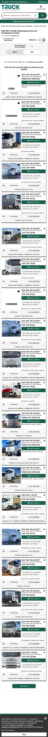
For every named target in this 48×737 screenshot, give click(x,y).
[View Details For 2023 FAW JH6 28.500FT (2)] (11, 109)
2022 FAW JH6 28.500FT (30, 560)
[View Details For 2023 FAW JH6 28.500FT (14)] (11, 475)
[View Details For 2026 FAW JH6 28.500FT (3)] (11, 140)
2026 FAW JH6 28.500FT (30, 133)
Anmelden (5, 2)
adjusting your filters (35, 62)
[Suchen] (42, 15)
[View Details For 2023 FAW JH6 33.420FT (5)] (11, 202)
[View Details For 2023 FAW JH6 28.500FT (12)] (11, 421)
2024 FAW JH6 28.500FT (30, 290)
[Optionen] (44, 74)
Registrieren (23, 2)
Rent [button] (15, 52)
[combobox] (23, 15)
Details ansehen (34, 82)
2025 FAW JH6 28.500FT (30, 622)
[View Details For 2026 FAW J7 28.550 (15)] (11, 502)
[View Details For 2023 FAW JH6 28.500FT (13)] (11, 448)
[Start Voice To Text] (35, 15)
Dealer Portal (14, 2)
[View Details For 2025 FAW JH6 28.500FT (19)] (11, 629)
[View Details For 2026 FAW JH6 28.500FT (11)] (11, 390)
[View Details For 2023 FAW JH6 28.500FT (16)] (11, 537)
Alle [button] (32, 52)
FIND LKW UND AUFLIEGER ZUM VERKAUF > (17, 26)
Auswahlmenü (41, 9)
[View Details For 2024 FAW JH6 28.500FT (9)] (11, 328)
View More (24, 686)
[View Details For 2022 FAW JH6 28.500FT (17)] (11, 575)
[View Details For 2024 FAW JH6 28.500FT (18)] (11, 598)
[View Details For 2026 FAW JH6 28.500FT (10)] (11, 359)
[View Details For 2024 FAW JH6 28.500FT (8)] (11, 298)
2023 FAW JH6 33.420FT (30, 194)
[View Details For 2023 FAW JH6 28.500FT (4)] (11, 171)
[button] (33, 40)
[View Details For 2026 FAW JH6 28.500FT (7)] (11, 267)
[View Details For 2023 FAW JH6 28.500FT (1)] (11, 82)
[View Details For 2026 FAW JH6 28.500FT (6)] (11, 236)
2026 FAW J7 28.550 (29, 495)
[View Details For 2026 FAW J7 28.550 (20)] (11, 660)
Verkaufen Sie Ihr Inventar (23, 21)
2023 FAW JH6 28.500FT (30, 75)
